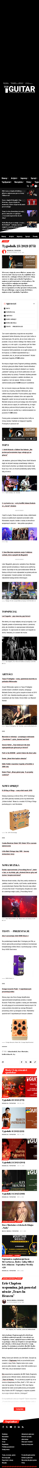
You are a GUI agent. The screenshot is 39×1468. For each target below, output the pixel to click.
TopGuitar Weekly (7, 1255)
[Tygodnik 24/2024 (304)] (19, 1149)
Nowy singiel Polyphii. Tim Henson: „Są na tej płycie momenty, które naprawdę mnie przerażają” (13, 203)
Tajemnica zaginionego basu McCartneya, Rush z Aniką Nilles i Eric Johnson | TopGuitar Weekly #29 (18, 1263)
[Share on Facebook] (22, 1062)
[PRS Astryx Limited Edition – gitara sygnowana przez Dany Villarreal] (32, 193)
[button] (28, 186)
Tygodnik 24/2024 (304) (13, 1162)
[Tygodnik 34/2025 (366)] (19, 1180)
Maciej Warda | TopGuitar (10, 1231)
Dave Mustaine (23, 1051)
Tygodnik (5, 241)
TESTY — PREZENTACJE (14, 326)
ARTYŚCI (9, 316)
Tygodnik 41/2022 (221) (13, 1131)
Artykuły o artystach (9, 1221)
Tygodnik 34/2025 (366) (13, 1193)
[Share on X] (26, 1062)
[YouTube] (11, 1427)
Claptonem (13, 1360)
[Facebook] (3, 1427)
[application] (19, 434)
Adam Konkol (12, 1051)
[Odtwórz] (5, 439)
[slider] (18, 438)
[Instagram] (15, 1427)
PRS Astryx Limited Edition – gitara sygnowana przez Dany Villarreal (13, 193)
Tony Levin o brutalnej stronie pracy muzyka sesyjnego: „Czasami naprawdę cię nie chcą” (13, 214)
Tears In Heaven (8, 1380)
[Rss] (22, 1427)
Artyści (19, 1221)
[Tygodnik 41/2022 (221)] (19, 1117)
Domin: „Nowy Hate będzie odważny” (14, 758)
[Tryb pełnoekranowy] (34, 439)
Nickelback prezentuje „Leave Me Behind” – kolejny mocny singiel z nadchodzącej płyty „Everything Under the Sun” (13, 226)
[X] (6, 1427)
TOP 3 (8, 308)
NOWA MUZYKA (11, 323)
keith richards (7, 1054)
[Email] (30, 1062)
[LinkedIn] (18, 1427)
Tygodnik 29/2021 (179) (13, 1100)
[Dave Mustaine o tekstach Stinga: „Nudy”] (19, 1211)
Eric (3, 1374)
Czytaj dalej (19, 1409)
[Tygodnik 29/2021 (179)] (19, 1086)
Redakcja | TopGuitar (14, 250)
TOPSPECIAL (10, 312)
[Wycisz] (31, 439)
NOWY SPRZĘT (11, 319)
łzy (14, 1054)
